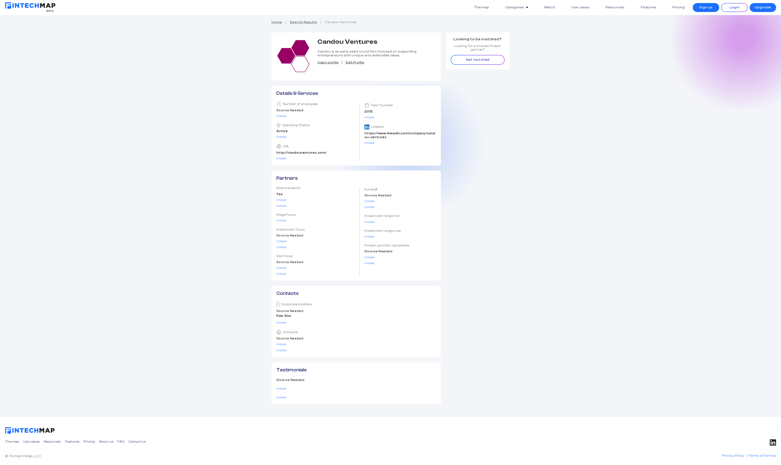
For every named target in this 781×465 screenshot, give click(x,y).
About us (106, 441)
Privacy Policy (733, 455)
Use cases (580, 7)
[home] (30, 5)
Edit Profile (355, 62)
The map (481, 7)
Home (277, 22)
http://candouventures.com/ (301, 152)
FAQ (121, 441)
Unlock (281, 116)
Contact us (137, 441)
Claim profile (327, 62)
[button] (516, 7)
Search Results (303, 22)
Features (648, 7)
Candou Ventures (340, 22)
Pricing (679, 7)
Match (549, 7)
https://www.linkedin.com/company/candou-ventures (399, 135)
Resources (615, 7)
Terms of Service (762, 455)
